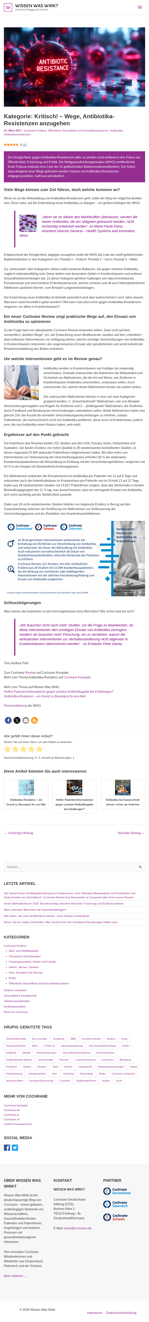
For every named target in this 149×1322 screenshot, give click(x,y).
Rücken (68, 1066)
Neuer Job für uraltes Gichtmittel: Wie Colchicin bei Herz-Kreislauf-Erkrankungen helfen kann (61, 922)
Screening (68, 1073)
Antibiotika (116, 130)
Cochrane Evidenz (35, 130)
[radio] (7, 749)
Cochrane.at (11, 1114)
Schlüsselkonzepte (16, 1039)
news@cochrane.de (78, 1228)
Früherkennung (14, 1073)
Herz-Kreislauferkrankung (102, 1045)
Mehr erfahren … (15, 1276)
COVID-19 (49, 1045)
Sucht (119, 1080)
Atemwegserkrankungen (111, 1066)
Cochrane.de (12, 1110)
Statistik (26, 1052)
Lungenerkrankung (85, 1059)
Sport (55, 1066)
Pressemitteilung (15, 705)
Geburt (133, 1066)
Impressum (94, 1312)
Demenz (41, 1066)
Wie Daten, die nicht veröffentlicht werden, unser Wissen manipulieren (47, 915)
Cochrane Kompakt (77, 677)
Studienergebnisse (86, 1080)
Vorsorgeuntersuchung (41, 1080)
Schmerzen (107, 1059)
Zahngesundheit (37, 1073)
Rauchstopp (86, 1073)
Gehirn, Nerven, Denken (24, 967)
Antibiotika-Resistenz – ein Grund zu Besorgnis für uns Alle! (45, 696)
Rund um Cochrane (16, 1011)
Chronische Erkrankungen (25, 956)
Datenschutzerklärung (121, 1312)
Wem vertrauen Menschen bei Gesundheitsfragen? (35, 909)
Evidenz (111, 1039)
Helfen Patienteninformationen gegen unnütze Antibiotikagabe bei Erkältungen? (58, 691)
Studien (27, 1066)
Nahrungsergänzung (72, 1045)
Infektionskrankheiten (17, 1001)
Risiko (102, 1073)
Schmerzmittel (45, 1059)
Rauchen (64, 1059)
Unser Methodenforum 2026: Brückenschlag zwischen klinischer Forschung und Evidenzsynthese (63, 903)
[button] (8, 720)
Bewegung (125, 1059)
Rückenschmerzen (16, 1045)
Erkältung (11, 1052)
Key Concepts (39, 1039)
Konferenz (11, 1066)
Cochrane (65, 1080)
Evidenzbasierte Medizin (19, 1059)
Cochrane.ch (12, 1119)
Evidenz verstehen (15, 990)
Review (30, 672)
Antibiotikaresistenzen (17, 134)
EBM (73, 1039)
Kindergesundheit (14, 1006)
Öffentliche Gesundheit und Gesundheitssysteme (78, 130)
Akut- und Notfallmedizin (24, 950)
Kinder (125, 1045)
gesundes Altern (14, 1080)
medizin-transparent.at (18, 1124)
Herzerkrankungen (46, 1052)
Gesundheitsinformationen (77, 1052)
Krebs (12, 978)
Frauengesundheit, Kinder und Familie (32, 961)
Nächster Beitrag (131, 833)
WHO (35, 1045)
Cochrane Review (91, 1039)
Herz (54, 1073)
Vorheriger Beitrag (18, 833)
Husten (106, 1080)
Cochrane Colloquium (123, 1073)
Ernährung (58, 1039)
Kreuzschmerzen (105, 1052)
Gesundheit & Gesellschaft (20, 995)
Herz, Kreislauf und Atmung (25, 972)
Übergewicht (85, 1066)
